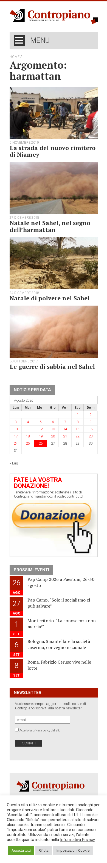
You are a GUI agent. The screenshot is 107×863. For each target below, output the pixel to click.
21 (65, 436)
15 (77, 429)
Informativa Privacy (77, 839)
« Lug (14, 463)
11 (28, 429)
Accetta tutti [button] (21, 850)
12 (41, 429)
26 (41, 443)
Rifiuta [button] (44, 850)
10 (16, 429)
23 (90, 436)
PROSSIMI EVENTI (31, 569)
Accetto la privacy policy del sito (39, 730)
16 (90, 429)
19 (41, 436)
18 (28, 436)
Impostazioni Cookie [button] (73, 850)
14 (65, 429)
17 (16, 436)
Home (14, 57)
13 (53, 429)
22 (77, 436)
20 (53, 436)
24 (16, 443)
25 (28, 443)
